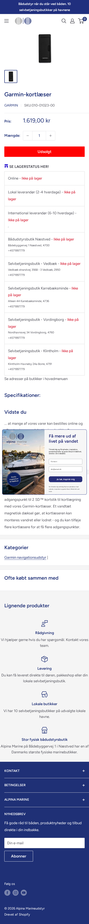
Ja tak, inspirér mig (65, 479)
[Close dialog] (5, 432)
